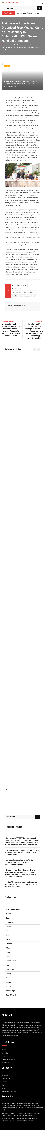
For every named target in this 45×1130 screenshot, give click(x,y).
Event (8, 935)
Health (10, 45)
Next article (38, 322)
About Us (5, 1053)
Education (10, 931)
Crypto (8, 927)
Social (8, 982)
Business (9, 922)
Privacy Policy (6, 1056)
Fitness (8, 948)
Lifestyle (9, 974)
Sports (8, 986)
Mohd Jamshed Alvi (30, 292)
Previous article (8, 322)
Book (8, 918)
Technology (10, 991)
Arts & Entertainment (13, 909)
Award (8, 914)
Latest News (10, 969)
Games (8, 956)
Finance (9, 944)
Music (8, 978)
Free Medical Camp (18, 289)
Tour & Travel (11, 995)
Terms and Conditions (9, 1059)
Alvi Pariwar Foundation (19, 285)
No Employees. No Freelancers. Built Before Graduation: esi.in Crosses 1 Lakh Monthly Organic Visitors (22, 852)
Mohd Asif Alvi (16, 292)
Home (5, 45)
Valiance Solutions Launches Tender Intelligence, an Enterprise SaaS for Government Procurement (19, 862)
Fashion (9, 939)
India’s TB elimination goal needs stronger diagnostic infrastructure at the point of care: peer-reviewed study (22, 884)
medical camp (30, 289)
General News (11, 961)
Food (8, 952)
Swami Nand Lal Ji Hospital (27, 296)
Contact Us (5, 1063)
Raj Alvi (14, 296)
